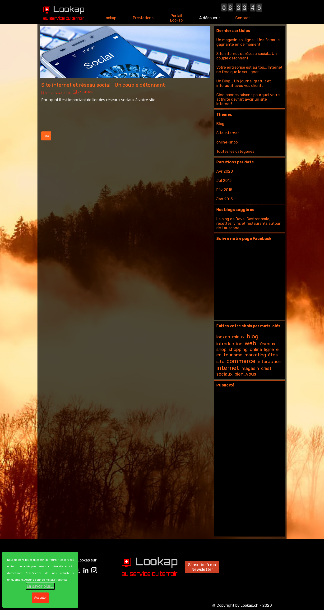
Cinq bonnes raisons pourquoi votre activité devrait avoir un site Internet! (248, 99)
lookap (223, 337)
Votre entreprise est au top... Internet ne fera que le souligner (249, 69)
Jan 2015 (224, 199)
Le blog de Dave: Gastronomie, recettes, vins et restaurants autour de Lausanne (248, 223)
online (256, 349)
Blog (220, 123)
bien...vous (245, 374)
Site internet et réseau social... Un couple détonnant (103, 85)
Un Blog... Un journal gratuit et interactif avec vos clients (243, 83)
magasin (250, 368)
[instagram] (94, 570)
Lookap (110, 18)
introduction (229, 343)
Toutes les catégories (235, 151)
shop (221, 349)
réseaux (267, 343)
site (220, 361)
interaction (269, 361)
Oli (69, 93)
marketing (255, 355)
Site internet (53, 93)
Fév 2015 (224, 190)
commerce (241, 361)
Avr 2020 (224, 171)
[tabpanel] (81, 559)
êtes (273, 355)
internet (227, 367)
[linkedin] (85, 570)
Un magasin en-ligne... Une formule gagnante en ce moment (248, 42)
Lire (46, 136)
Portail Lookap (176, 17)
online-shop (227, 142)
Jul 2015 (223, 180)
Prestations (143, 18)
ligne (269, 349)
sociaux (224, 374)
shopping (238, 349)
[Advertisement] (249, 463)
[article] (125, 84)
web (250, 343)
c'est (266, 368)
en (219, 355)
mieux (238, 337)
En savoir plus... (40, 586)
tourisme (233, 355)
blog (253, 336)
